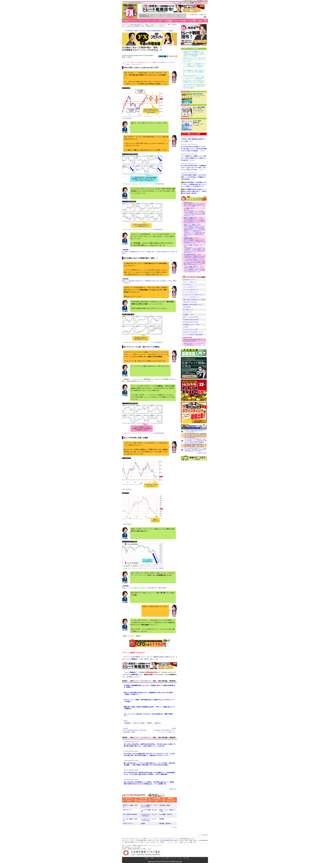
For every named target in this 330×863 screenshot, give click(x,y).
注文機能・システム (188, 314)
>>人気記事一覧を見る (201, 453)
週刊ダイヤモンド (166, 859)
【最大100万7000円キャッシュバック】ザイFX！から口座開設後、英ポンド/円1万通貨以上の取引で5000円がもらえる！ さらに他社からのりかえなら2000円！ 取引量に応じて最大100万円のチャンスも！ (194, 212)
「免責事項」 (162, 842)
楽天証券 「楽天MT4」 (165, 823)
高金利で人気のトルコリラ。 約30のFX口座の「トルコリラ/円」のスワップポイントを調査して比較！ (194, 59)
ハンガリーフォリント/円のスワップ (193, 294)
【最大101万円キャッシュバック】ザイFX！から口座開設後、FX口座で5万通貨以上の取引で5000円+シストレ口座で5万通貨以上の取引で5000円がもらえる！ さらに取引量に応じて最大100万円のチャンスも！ (194, 249)
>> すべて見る (173, 827)
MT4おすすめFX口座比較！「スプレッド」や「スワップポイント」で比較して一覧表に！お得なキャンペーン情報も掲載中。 (194, 77)
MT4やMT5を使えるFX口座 (190, 322)
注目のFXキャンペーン (189, 279)
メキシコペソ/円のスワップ (190, 289)
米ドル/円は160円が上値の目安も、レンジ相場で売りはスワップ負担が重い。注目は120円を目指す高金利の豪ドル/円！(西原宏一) (195, 450)
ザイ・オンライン (174, 859)
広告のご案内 (186, 857)
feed (176, 56)
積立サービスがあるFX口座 (190, 317)
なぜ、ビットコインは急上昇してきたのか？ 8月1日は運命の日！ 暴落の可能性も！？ (146, 588)
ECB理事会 (128, 723)
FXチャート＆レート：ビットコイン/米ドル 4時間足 (151, 568)
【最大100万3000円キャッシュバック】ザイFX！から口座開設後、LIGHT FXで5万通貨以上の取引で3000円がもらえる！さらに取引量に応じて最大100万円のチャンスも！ (194, 269)
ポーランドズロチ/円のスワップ (191, 297)
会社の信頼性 (186, 307)
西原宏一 (149, 723)
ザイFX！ (190, 859)
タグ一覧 (179, 857)
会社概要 (152, 857)
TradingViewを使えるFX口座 (191, 319)
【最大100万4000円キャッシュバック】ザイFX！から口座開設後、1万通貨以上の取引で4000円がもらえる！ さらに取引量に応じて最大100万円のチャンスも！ (194, 240)
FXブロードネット (128, 823)
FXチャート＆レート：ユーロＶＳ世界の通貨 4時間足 (151, 433)
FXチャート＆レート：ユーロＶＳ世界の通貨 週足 (150, 229)
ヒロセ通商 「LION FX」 (166, 814)
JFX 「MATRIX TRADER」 (130, 814)
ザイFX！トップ (126, 24)
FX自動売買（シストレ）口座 (191, 324)
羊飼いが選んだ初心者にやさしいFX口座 (194, 299)
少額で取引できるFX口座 (190, 302)
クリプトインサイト (183, 859)
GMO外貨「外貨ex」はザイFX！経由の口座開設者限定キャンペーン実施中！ (150, 30)
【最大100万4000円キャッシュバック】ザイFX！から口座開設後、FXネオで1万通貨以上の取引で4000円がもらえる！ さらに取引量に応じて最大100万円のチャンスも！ (194, 220)
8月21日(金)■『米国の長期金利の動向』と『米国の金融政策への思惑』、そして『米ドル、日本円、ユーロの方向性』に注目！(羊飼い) (195, 445)
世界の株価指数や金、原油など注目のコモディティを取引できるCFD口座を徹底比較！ (194, 72)
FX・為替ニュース (188, 309)
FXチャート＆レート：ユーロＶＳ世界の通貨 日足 (150, 342)
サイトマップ (173, 857)
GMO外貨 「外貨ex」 (165, 805)
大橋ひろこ (158, 723)
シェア (161, 56)
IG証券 (143, 823)
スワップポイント (188, 284)
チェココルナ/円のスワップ (190, 292)
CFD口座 (185, 327)
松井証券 (161, 819)
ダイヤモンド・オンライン (157, 859)
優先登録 (172, 56)
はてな (167, 56)
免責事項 (146, 857)
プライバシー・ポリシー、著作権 (162, 857)
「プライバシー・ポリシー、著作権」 (175, 842)
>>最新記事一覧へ (173, 789)
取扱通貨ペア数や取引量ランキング (192, 304)
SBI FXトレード (127, 810)
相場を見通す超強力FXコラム (137, 24)
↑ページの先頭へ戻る (203, 835)
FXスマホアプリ (187, 312)
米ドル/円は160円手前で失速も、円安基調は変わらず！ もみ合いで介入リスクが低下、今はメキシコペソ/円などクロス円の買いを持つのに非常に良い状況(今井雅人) (196, 435)
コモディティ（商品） (139, 723)
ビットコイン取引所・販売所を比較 (192, 334)
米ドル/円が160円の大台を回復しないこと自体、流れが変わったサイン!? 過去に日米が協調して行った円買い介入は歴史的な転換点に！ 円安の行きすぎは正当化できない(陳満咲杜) (196, 440)
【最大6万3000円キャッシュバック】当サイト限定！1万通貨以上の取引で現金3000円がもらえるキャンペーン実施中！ (194, 204)
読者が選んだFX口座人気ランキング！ (193, 332)
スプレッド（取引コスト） (190, 282)
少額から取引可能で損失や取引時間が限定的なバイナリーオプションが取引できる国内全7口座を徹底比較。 (194, 86)
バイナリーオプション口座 (190, 329)
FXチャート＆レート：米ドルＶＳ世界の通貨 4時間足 (151, 184)
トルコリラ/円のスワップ (190, 287)
